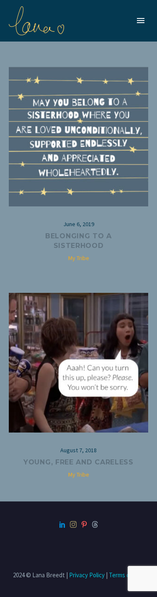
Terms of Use (126, 575)
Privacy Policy (87, 575)
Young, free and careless (78, 462)
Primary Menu (140, 20)
